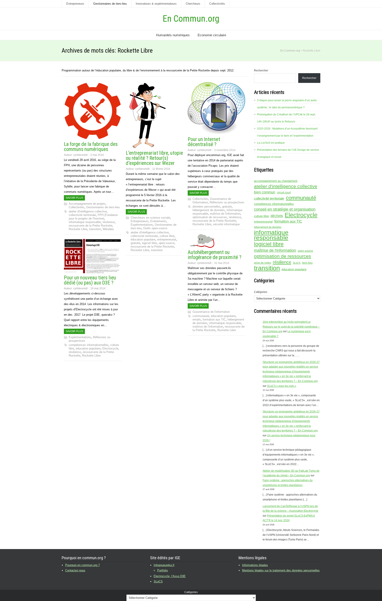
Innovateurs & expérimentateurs (156, 3)
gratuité (135, 243)
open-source (166, 243)
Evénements (158, 221)
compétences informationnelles (89, 345)
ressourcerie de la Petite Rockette (90, 225)
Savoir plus (74, 197)
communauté (201, 316)
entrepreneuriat (166, 239)
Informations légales (255, 565)
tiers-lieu (307, 262)
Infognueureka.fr (164, 565)
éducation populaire (143, 239)
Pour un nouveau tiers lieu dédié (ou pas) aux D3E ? (90, 280)
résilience (109, 222)
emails (197, 319)
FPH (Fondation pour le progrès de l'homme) (93, 216)
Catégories (260, 292)
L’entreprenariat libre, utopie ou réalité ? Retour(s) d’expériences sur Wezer (154, 158)
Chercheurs (193, 3)
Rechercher (261, 70)
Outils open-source (155, 228)
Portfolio (162, 570)
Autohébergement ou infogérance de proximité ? (214, 254)
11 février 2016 (161, 168)
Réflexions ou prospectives (227, 202)
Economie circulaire (212, 35)
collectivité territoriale (82, 215)
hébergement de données (209, 210)
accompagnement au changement (275, 181)
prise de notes (262, 262)
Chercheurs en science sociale (150, 217)
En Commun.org (191, 18)
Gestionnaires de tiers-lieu (110, 3)
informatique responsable (85, 222)
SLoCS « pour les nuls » (281, 385)
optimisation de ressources (210, 217)
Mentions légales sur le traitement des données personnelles (281, 570)
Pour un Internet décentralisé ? (204, 141)
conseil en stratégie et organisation (284, 209)
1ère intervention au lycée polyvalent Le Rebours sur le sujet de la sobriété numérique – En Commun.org (291, 326)
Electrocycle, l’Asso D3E (170, 576)
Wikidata (108, 229)
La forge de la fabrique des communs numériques (91, 146)
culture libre (167, 236)
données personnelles (206, 206)
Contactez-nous (75, 570)
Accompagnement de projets (87, 203)
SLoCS (296, 262)
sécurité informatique (226, 224)
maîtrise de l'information (225, 213)
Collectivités (217, 3)
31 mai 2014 (221, 263)
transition (95, 229)
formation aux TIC (214, 319)
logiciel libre (149, 243)
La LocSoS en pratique (271, 142)
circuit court (284, 192)
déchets (277, 216)
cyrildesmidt (80, 154)
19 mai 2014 (97, 288)
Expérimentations (142, 224)
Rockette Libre (78, 229)
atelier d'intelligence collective (88, 211)
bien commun (264, 192)
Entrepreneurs (75, 3)
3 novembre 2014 (224, 150)
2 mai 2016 (97, 154)
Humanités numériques (173, 35)
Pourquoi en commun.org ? (82, 565)
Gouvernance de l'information (211, 311)
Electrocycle (110, 348)
